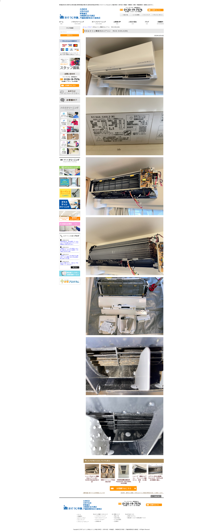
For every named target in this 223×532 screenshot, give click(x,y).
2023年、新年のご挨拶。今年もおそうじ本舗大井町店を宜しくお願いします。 (142, 492)
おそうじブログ (81, 518)
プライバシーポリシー (83, 521)
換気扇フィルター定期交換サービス (137, 517)
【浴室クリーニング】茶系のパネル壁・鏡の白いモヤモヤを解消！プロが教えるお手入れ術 (69, 250)
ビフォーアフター (99, 519)
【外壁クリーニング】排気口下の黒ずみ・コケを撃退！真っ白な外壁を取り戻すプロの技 (69, 257)
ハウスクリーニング (77, 22)
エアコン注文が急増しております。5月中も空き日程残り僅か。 (155, 478)
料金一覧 (116, 516)
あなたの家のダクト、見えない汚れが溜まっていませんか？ (69, 263)
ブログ (147, 22)
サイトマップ (81, 519)
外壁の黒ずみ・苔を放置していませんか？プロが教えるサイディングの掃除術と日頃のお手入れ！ (69, 243)
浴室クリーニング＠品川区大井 (108, 480)
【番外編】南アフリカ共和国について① (94, 492)
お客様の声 (117, 22)
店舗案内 (160, 22)
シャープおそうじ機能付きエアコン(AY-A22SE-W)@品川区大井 (92, 479)
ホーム (61, 22)
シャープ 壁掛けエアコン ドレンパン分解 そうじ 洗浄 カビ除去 (140, 479)
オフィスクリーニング (99, 22)
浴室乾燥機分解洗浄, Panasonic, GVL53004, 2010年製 (123, 481)
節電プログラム (131, 516)
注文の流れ (117, 517)
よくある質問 (117, 519)
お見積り (116, 521)
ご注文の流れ (132, 22)
